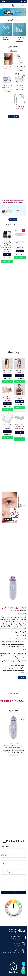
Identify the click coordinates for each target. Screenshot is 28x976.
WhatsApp (19, 258)
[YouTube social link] (4, 1)
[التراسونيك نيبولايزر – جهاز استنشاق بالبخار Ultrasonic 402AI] (7, 78)
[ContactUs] (23, 968)
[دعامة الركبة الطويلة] (7, 363)
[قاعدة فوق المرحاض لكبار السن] (20, 78)
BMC (9, 258)
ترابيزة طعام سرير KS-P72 (19, 243)
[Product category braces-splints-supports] (6, 32)
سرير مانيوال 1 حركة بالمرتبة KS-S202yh (19, 425)
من (9, 646)
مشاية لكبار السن (20, 107)
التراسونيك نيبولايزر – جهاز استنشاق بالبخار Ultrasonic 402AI (7, 87)
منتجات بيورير (13, 219)
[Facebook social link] (8, 1)
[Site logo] (13, 5)
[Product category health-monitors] (19, 33)
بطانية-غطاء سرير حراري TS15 (7, 425)
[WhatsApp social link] (2, 1)
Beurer (9, 434)
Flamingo (21, 378)
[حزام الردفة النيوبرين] (7, 59)
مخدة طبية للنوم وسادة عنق (7, 397)
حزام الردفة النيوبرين (7, 66)
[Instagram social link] (6, 1)
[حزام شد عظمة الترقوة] (19, 389)
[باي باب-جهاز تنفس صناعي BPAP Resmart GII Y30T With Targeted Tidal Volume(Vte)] (7, 234)
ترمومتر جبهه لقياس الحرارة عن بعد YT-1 (20, 67)
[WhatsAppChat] (23, 964)
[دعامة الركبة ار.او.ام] (19, 363)
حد (17, 619)
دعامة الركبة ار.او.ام (19, 370)
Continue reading (13, 755)
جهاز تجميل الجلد (13, 742)
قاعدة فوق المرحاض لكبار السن (19, 86)
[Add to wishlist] (16, 230)
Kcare (21, 254)
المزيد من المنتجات (13, 117)
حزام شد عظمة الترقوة (19, 397)
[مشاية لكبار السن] (20, 99)
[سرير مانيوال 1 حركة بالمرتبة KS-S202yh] (19, 417)
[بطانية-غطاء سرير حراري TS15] (7, 417)
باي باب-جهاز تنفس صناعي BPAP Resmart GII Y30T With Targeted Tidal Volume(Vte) (7, 246)
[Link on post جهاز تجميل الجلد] (13, 727)
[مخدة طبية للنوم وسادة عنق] (7, 389)
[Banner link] (13, 507)
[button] (26, 12)
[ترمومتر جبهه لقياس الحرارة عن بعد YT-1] (20, 59)
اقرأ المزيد (22, 678)
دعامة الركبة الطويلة (7, 370)
